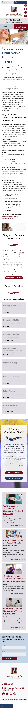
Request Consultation (21, 26)
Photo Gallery (22, 2)
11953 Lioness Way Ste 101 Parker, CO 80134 (13, 689)
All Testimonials (14, 478)
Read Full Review (14, 473)
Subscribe (9, 658)
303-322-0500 (15, 20)
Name (3, 645)
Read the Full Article (17, 525)
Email (3, 651)
